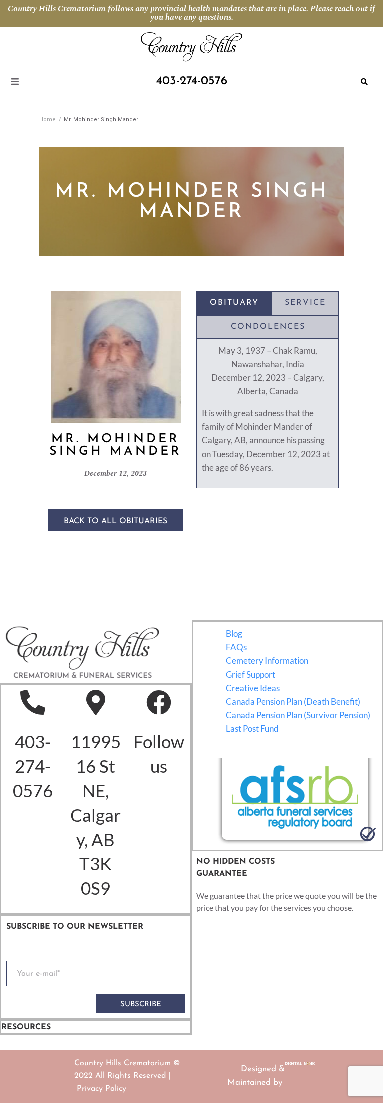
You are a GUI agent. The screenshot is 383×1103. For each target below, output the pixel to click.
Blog (234, 633)
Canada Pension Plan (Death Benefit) (293, 701)
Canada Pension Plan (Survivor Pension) (298, 715)
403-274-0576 (33, 766)
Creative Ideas (253, 688)
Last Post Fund (252, 728)
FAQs (236, 647)
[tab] (234, 303)
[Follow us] (158, 702)
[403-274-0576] (32, 702)
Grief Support (250, 674)
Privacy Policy (101, 1089)
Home (47, 119)
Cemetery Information (267, 660)
